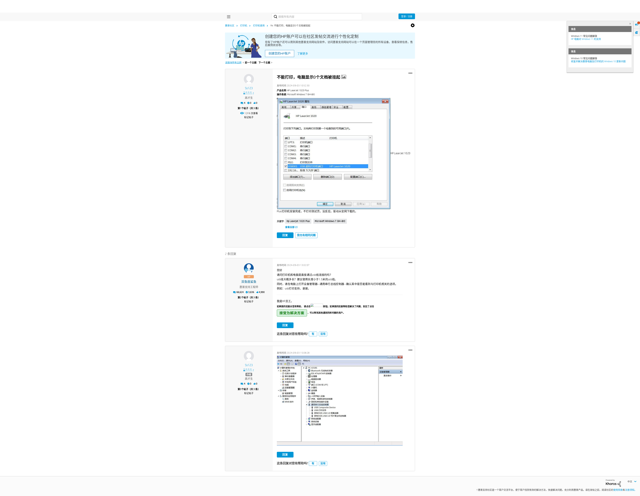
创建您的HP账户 (279, 53)
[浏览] (228, 17)
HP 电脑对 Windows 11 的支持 (586, 39)
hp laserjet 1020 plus (298, 221)
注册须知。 (631, 489)
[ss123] (249, 79)
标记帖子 (249, 117)
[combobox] (317, 16)
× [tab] (630, 24)
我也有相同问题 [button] (306, 235)
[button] (410, 73)
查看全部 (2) (291, 227)
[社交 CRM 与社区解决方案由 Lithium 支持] (613, 482)
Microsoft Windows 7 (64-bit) (330, 221)
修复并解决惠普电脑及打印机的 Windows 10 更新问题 (598, 61)
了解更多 (302, 53)
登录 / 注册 (406, 16)
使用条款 (618, 489)
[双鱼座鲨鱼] (249, 268)
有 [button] (313, 334)
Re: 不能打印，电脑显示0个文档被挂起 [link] (290, 25)
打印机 (243, 25)
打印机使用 (259, 25)
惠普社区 (229, 25)
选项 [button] (413, 25)
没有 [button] (323, 334)
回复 (285, 235)
